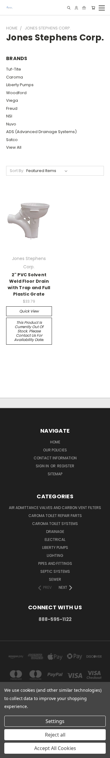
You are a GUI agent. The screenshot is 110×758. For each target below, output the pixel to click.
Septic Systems (55, 571)
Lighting (55, 555)
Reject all (55, 734)
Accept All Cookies (55, 748)
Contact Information (55, 458)
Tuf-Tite (13, 69)
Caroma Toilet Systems (55, 523)
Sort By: (17, 171)
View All (13, 147)
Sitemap (55, 474)
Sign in (43, 466)
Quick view (29, 311)
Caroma (14, 77)
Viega (12, 100)
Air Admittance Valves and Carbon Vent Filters (55, 507)
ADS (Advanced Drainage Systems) (41, 132)
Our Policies (55, 450)
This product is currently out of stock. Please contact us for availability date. (29, 331)
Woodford (16, 93)
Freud (11, 108)
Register (65, 466)
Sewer (55, 579)
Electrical (55, 539)
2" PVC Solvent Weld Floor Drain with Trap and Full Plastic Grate (29, 284)
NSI (9, 116)
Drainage (55, 531)
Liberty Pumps (20, 85)
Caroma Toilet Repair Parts (55, 515)
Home (55, 442)
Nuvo (11, 124)
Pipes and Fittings (55, 563)
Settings (55, 721)
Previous (9, 751)
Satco (12, 140)
